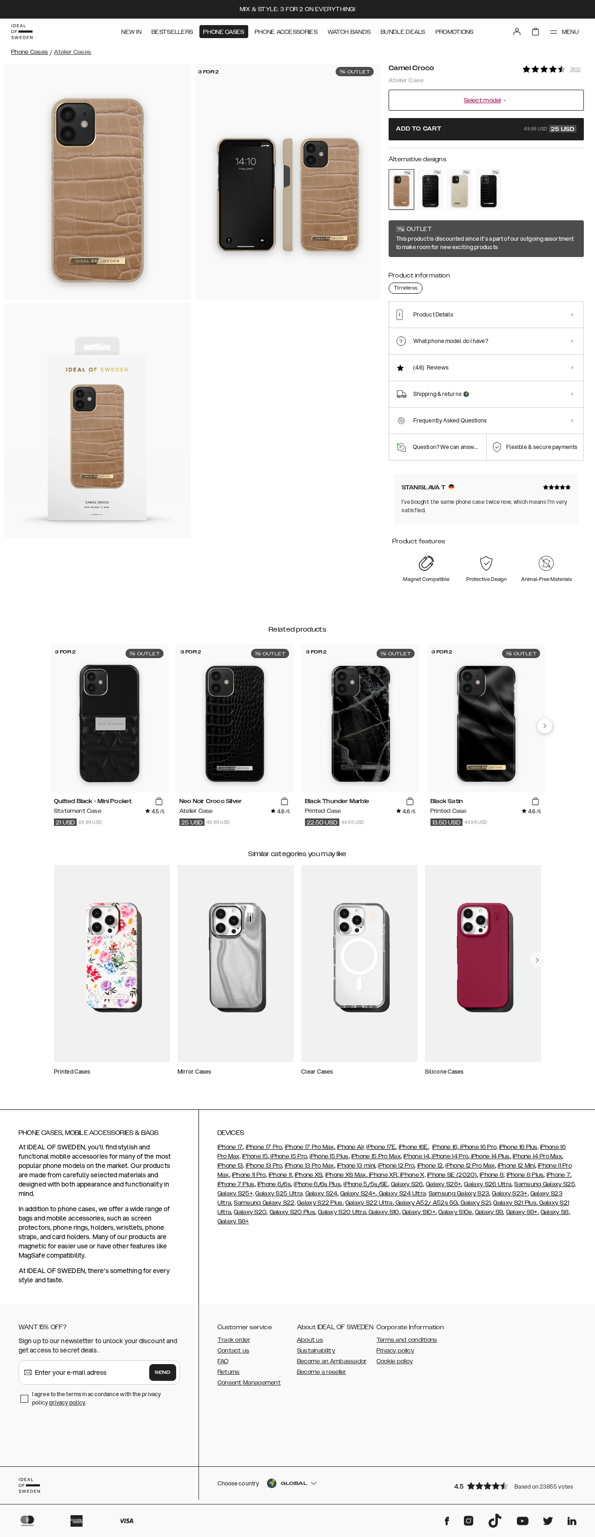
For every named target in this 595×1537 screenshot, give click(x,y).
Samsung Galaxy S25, (545, 1184)
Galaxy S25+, (236, 1193)
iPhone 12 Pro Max (470, 1165)
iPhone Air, (351, 1147)
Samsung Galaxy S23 (459, 1193)
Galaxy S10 (383, 1212)
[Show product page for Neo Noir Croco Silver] (489, 189)
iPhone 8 (491, 1175)
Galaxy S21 (474, 1203)
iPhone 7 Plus (236, 1184)
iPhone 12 (430, 1165)
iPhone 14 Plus (489, 1156)
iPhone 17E (381, 1147)
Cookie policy (395, 1361)
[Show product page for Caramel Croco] (459, 189)
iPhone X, (412, 1175)
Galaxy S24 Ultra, (402, 1193)
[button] (516, 1485)
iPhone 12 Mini (516, 1165)
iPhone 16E (413, 1147)
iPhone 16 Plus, (519, 1147)
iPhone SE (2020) (452, 1175)
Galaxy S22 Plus (320, 1203)
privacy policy (67, 1402)
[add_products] (159, 801)
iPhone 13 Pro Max (309, 1165)
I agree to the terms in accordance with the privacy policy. (96, 1398)
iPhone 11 (280, 1175)
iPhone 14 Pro (449, 1156)
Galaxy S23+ (509, 1193)
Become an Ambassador (332, 1361)
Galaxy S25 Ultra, (279, 1193)
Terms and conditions (407, 1340)
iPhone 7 (558, 1175)
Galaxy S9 (489, 1212)
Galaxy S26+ (443, 1184)
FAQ (223, 1361)
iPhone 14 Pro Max (537, 1156)
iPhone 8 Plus (525, 1175)
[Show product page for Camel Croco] (401, 189)
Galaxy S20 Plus (293, 1212)
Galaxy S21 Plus (514, 1203)
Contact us (234, 1350)
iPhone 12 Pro (396, 1165)
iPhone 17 (230, 1147)
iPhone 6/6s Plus (317, 1184)
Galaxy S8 (555, 1212)
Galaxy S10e (455, 1212)
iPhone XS (309, 1175)
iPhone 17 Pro (264, 1147)
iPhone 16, (445, 1147)
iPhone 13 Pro (264, 1165)
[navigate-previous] (544, 726)
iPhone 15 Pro (288, 1156)
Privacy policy (395, 1350)
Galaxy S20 (250, 1212)
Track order (234, 1340)
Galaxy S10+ (419, 1212)
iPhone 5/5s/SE (366, 1184)
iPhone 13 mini (356, 1165)
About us (310, 1340)
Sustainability (316, 1350)
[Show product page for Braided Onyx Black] (430, 189)
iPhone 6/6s (274, 1184)
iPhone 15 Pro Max (376, 1156)
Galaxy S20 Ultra (342, 1212)
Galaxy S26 (407, 1184)
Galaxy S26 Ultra (487, 1184)
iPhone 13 (230, 1165)
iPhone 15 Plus (329, 1156)
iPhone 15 (255, 1156)
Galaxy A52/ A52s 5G (426, 1203)
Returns (229, 1372)
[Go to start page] (22, 31)
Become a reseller (321, 1372)
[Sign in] (517, 31)
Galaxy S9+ (522, 1212)
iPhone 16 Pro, (478, 1147)
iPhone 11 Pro (249, 1175)
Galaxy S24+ (358, 1193)
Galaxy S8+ (233, 1221)
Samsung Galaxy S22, (265, 1203)
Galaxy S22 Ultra (369, 1203)
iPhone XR (382, 1175)
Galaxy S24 (321, 1193)
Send (163, 1372)
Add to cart (485, 129)
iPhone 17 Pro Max (309, 1147)
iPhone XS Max (345, 1175)
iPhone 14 (416, 1156)
